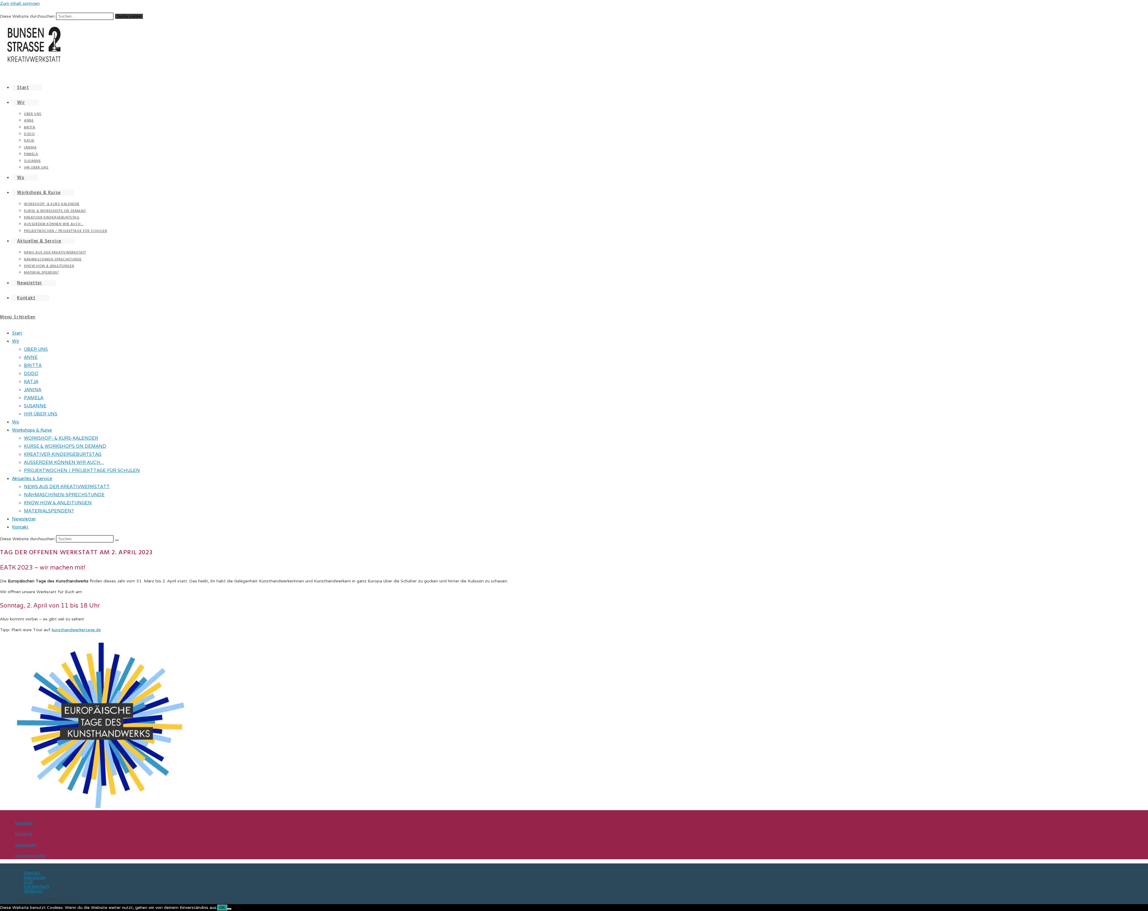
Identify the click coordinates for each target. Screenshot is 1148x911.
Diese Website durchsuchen (28, 16)
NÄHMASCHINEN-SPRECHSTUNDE (64, 494)
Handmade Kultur (30, 856)
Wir (15, 341)
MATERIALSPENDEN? (49, 511)
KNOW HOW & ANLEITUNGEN (58, 502)
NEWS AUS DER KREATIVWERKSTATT (67, 486)
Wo (15, 422)
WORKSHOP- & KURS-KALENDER (61, 438)
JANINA (32, 389)
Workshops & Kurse (32, 430)
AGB (28, 882)
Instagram (24, 823)
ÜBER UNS (36, 349)
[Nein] (229, 909)
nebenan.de (25, 845)
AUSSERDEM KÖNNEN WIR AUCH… (64, 462)
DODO (31, 373)
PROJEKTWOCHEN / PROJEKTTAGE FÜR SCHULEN (82, 470)
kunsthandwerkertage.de (76, 629)
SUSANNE (35, 406)
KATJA (31, 381)
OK (222, 907)
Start (17, 333)
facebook (24, 834)
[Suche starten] (117, 540)
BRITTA (33, 365)
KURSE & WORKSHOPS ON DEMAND (65, 446)
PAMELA (33, 397)
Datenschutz (37, 886)
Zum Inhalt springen (20, 3)
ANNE (31, 357)
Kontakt (20, 527)
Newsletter (24, 519)
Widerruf (33, 891)
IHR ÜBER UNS (40, 414)
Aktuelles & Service (32, 478)
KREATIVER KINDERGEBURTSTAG (62, 454)
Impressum (34, 877)
